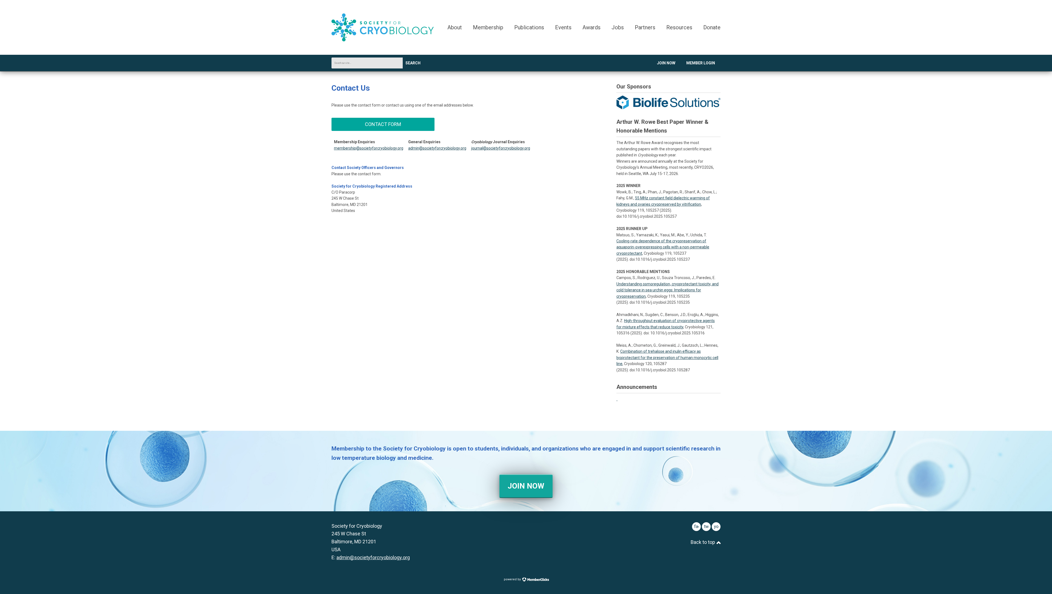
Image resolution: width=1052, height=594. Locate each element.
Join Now (666, 63)
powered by (513, 579)
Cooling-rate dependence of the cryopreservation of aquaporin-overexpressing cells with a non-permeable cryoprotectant (662, 247)
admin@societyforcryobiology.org (437, 148)
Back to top (703, 542)
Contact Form (383, 124)
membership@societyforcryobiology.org (368, 148)
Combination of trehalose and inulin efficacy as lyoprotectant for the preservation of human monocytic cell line (667, 357)
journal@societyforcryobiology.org (500, 148)
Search (413, 63)
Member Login (700, 63)
